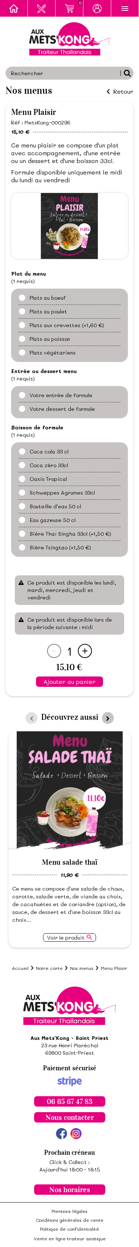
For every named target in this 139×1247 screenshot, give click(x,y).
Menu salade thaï (69, 862)
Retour (123, 91)
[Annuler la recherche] (126, 73)
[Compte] (97, 8)
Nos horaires (69, 1189)
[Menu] (125, 8)
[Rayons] (42, 8)
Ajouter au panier (69, 681)
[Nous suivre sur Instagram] (76, 1133)
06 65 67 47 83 (70, 1101)
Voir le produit (66, 937)
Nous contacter (70, 1117)
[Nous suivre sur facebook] (61, 1133)
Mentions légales (69, 1211)
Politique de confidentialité (69, 1229)
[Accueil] (14, 8)
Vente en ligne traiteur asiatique (70, 1238)
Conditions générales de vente (69, 1220)
